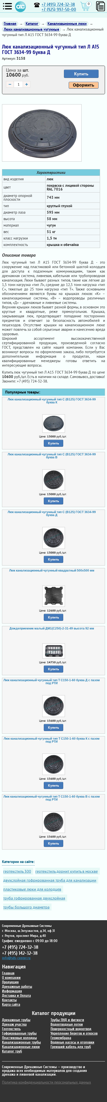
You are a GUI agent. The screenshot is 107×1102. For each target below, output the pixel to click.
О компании (11, 978)
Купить (81, 74)
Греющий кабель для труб (71, 1047)
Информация (12, 991)
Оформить (83, 85)
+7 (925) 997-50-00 (59, 9)
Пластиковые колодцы (19, 1038)
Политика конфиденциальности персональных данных (46, 1082)
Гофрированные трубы (19, 1033)
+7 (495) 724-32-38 (58, 4)
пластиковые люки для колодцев (32, 889)
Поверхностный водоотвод (71, 1029)
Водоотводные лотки (67, 1024)
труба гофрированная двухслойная (34, 898)
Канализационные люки (21, 1047)
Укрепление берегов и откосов (74, 1033)
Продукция (10, 982)
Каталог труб (12, 1051)
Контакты (9, 1000)
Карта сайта (11, 1005)
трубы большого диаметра (26, 907)
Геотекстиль (11, 1029)
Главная (8, 973)
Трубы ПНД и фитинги (67, 1020)
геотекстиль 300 (17, 871)
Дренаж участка (14, 1024)
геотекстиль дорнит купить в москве (66, 871)
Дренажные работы (17, 987)
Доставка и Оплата (16, 996)
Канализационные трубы (21, 1042)
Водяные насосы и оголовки (72, 1042)
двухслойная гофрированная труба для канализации (49, 880)
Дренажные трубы (16, 1020)
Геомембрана (61, 1038)
